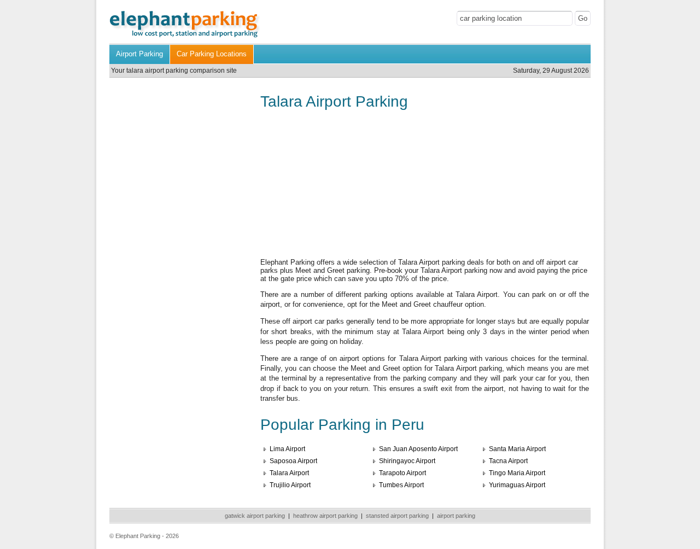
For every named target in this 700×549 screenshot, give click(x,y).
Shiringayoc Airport (407, 461)
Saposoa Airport (293, 461)
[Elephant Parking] (184, 36)
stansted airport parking (397, 515)
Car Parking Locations (212, 54)
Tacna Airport (508, 461)
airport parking (456, 515)
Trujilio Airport (290, 485)
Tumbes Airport (401, 485)
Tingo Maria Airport (517, 473)
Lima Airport (287, 449)
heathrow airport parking (325, 515)
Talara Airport (289, 473)
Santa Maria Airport (517, 449)
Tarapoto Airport (402, 473)
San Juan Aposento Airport (418, 449)
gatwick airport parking (255, 515)
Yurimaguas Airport (517, 485)
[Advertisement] (179, 172)
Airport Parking (139, 54)
